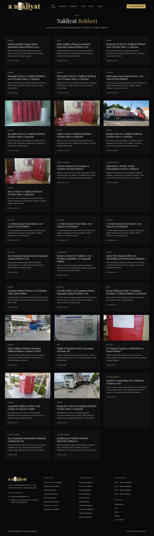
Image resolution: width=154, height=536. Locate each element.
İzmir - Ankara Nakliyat (123, 486)
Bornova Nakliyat (85, 486)
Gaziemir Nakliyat (85, 505)
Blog (116, 512)
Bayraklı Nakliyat (85, 490)
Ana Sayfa (54, 6)
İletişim (117, 516)
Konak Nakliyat (84, 494)
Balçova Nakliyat (85, 517)
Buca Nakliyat (84, 498)
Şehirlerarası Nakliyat (51, 486)
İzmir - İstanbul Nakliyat (123, 482)
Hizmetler (73, 6)
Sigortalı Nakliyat (50, 490)
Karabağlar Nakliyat (86, 509)
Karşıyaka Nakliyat (86, 482)
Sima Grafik (141, 531)
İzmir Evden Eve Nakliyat (53, 482)
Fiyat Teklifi (119, 520)
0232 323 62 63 (137, 6)
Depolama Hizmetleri (51, 509)
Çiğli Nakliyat (84, 502)
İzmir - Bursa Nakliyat (122, 494)
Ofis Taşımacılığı (50, 498)
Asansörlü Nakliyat (50, 494)
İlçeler (90, 6)
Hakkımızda (63, 6)
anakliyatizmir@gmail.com (20, 496)
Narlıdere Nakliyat (85, 513)
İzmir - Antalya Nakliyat (123, 490)
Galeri (83, 6)
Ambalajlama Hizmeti (51, 502)
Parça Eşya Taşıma (51, 505)
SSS (116, 508)
